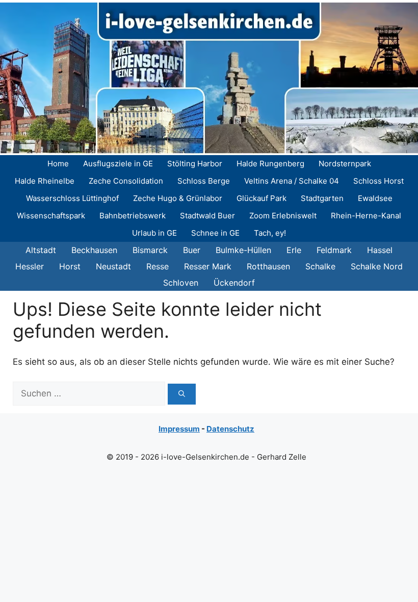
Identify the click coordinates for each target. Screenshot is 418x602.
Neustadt (113, 266)
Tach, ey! (270, 233)
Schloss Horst (378, 181)
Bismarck (150, 250)
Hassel (380, 250)
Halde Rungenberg (270, 163)
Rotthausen (268, 266)
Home (58, 163)
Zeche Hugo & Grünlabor (177, 198)
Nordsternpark (345, 163)
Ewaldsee (375, 198)
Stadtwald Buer (207, 215)
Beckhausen (94, 250)
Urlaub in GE (154, 233)
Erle (293, 250)
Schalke (320, 266)
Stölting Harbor (194, 163)
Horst (70, 266)
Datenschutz (230, 429)
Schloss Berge (203, 181)
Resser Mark (207, 266)
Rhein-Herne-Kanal (366, 215)
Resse (157, 266)
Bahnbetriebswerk (132, 215)
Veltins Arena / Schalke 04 (291, 181)
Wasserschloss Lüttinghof (72, 198)
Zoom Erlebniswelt (283, 215)
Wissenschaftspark (51, 215)
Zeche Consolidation (126, 181)
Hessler (29, 266)
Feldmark (334, 250)
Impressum (179, 429)
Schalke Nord (377, 266)
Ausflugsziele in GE (118, 163)
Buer (191, 250)
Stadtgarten (322, 198)
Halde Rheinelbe (44, 181)
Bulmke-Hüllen (243, 250)
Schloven (180, 283)
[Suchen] (182, 394)
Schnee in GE (215, 233)
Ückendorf (234, 283)
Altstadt (40, 250)
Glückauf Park (261, 198)
